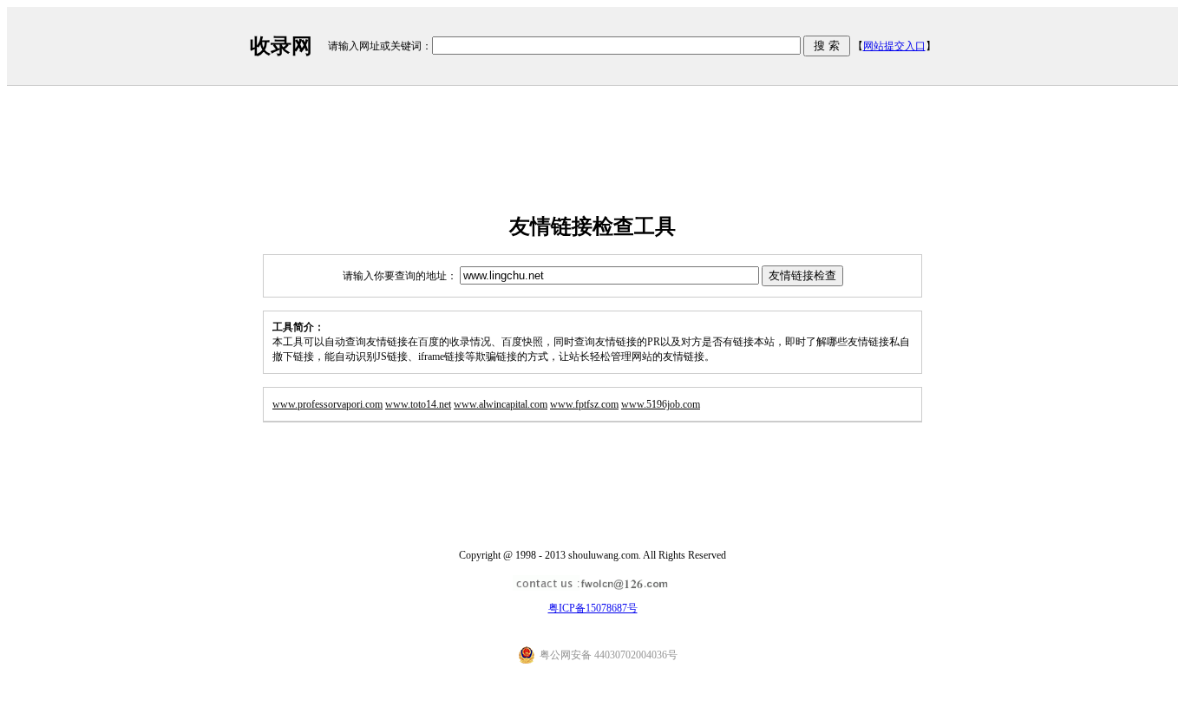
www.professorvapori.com (327, 404)
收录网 (281, 46)
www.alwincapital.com (500, 404)
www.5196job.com (660, 404)
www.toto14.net (418, 404)
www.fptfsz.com (584, 404)
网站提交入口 (894, 46)
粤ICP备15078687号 (593, 608)
